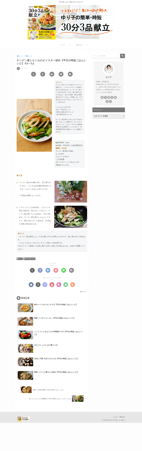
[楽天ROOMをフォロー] (58, 284)
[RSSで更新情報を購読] (72, 284)
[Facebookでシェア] (42, 74)
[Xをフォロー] (38, 284)
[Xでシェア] (33, 74)
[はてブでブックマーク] (51, 74)
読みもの (122, 417)
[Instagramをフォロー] (45, 284)
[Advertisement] (58, 436)
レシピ (20, 258)
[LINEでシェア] (61, 74)
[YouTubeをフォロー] (51, 284)
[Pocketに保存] (55, 270)
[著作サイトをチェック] (31, 284)
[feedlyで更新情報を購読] (65, 284)
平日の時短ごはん (30, 258)
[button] (70, 74)
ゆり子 (109, 77)
